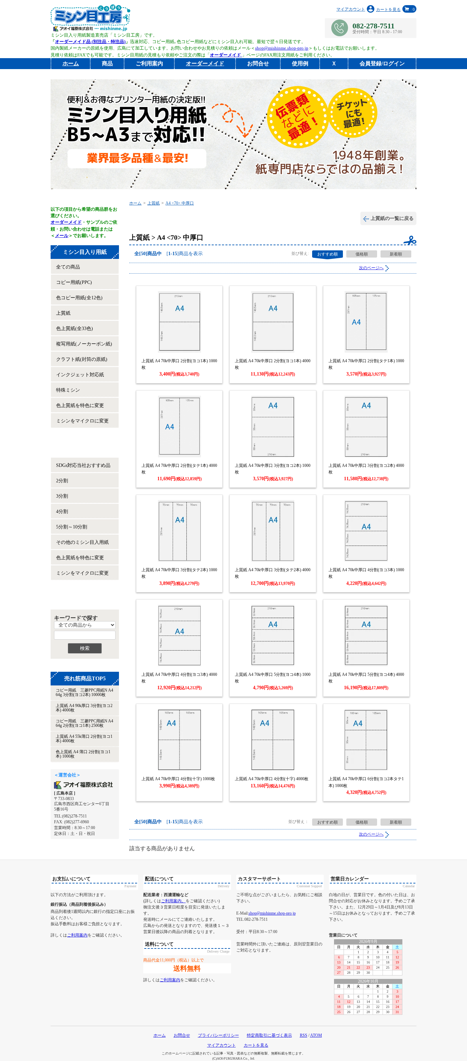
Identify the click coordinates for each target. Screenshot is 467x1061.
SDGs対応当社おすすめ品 (83, 465)
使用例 (300, 63)
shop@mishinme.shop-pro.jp (281, 48)
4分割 (62, 511)
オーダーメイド (66, 222)
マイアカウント (350, 9)
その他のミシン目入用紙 (82, 542)
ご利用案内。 (173, 901)
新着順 (396, 254)
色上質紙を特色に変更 (80, 405)
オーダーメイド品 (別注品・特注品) (90, 41)
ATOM (316, 1035)
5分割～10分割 (71, 526)
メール (61, 235)
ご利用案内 (149, 63)
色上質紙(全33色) (74, 328)
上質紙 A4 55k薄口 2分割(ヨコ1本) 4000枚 (84, 738)
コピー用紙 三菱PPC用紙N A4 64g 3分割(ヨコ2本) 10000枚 (84, 692)
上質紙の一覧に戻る (392, 218)
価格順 (362, 254)
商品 (107, 63)
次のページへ (371, 267)
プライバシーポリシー (218, 1035)
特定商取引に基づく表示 (269, 1035)
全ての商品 (68, 267)
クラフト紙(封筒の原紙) (81, 359)
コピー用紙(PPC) (74, 282)
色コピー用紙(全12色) (79, 297)
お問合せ (258, 63)
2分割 (62, 480)
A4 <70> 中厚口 (179, 203)
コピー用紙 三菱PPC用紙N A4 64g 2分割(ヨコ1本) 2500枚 (84, 723)
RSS (303, 1035)
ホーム (135, 203)
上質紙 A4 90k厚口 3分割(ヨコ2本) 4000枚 (84, 707)
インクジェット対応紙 (80, 374)
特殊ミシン (68, 390)
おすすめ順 (327, 254)
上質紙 (63, 313)
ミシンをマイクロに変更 (82, 420)
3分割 (62, 496)
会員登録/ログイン (382, 63)
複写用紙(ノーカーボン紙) (84, 343)
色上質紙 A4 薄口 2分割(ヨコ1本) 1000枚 (83, 754)
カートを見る (395, 9)
